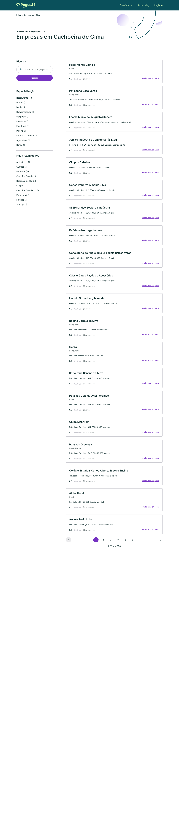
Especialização (25, 91)
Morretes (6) (22, 171)
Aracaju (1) (21, 204)
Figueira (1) (21, 199)
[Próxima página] (160, 539)
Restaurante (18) (24, 97)
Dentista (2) (22, 121)
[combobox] (34, 69)
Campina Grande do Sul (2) (30, 190)
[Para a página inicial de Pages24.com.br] (25, 5)
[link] (114, 71)
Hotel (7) (20, 102)
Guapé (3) (21, 185)
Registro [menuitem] (158, 5)
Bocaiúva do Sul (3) (26, 181)
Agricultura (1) (23, 140)
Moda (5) (21, 107)
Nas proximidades (27, 155)
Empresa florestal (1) (26, 135)
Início (18, 15)
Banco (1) (21, 145)
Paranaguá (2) (23, 195)
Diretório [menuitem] (124, 5)
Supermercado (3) (25, 112)
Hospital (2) (22, 116)
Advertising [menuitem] (143, 5)
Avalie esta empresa (150, 78)
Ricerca (34, 78)
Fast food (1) (22, 126)
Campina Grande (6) (26, 176)
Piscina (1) (21, 130)
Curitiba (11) (22, 166)
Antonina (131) (23, 162)
